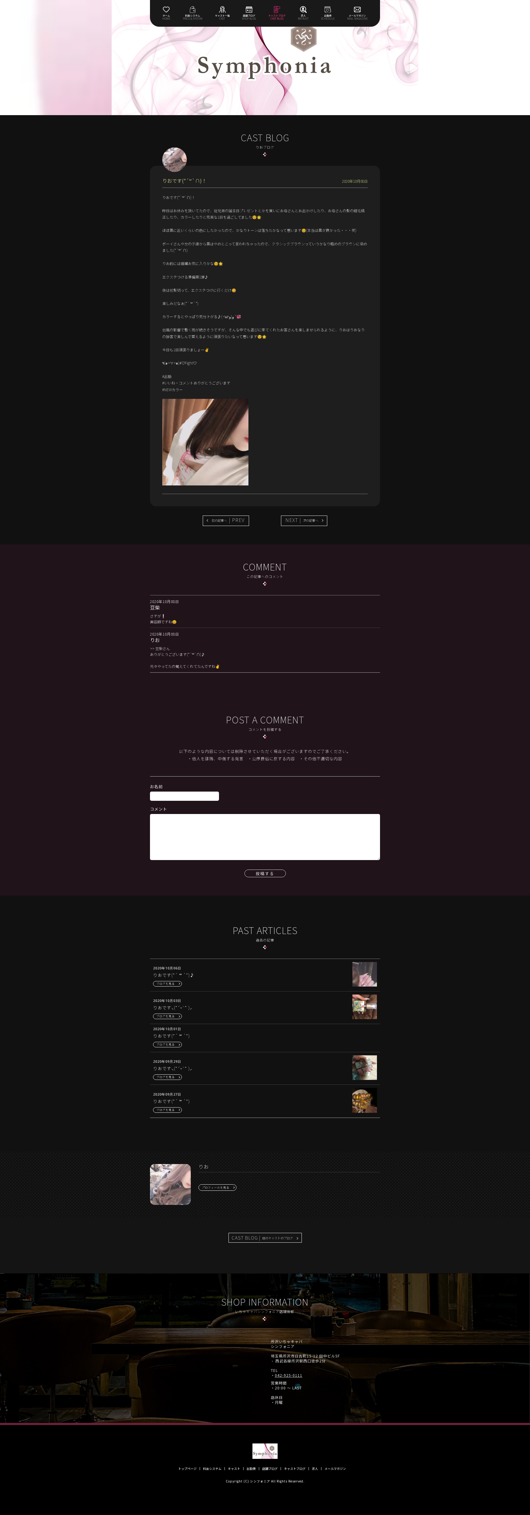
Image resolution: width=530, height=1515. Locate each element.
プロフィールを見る (215, 1188)
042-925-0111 (288, 1375)
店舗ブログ (270, 1468)
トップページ (187, 1468)
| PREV (228, 520)
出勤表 (251, 1468)
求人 (315, 1468)
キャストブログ (294, 1468)
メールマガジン (335, 1468)
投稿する (265, 873)
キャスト (234, 1468)
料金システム (212, 1468)
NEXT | (301, 520)
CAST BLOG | (262, 1237)
